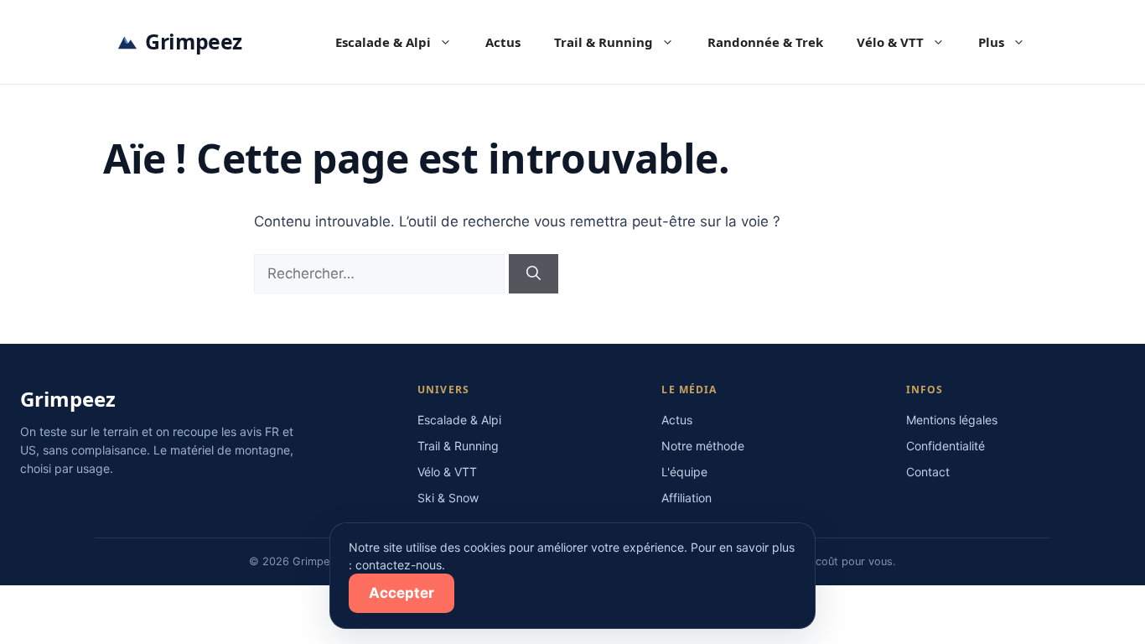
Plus (991, 42)
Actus (503, 42)
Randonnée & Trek (765, 42)
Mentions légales (951, 420)
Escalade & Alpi (383, 42)
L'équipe (684, 472)
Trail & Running (603, 42)
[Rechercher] (533, 274)
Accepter (401, 592)
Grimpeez (193, 41)
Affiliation (686, 498)
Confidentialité (945, 446)
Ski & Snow (448, 498)
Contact (928, 472)
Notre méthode (702, 446)
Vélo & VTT (890, 42)
